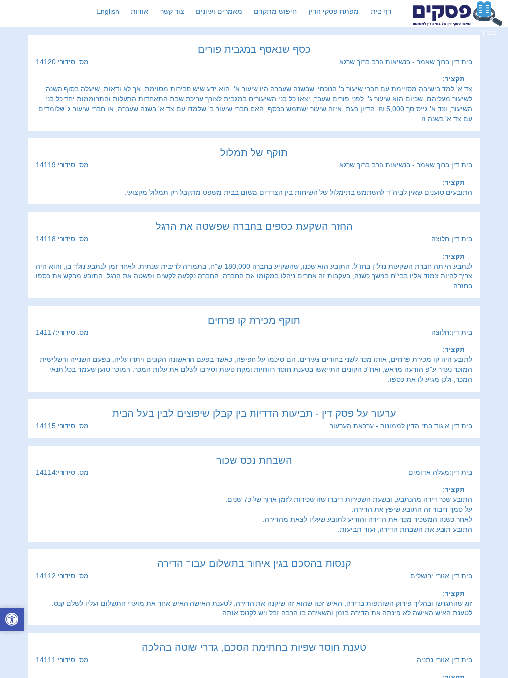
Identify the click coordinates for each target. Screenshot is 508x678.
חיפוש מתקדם (275, 11)
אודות (139, 11)
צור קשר (172, 11)
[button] (12, 620)
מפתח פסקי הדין (334, 11)
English (107, 11)
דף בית (381, 11)
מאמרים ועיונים (219, 11)
